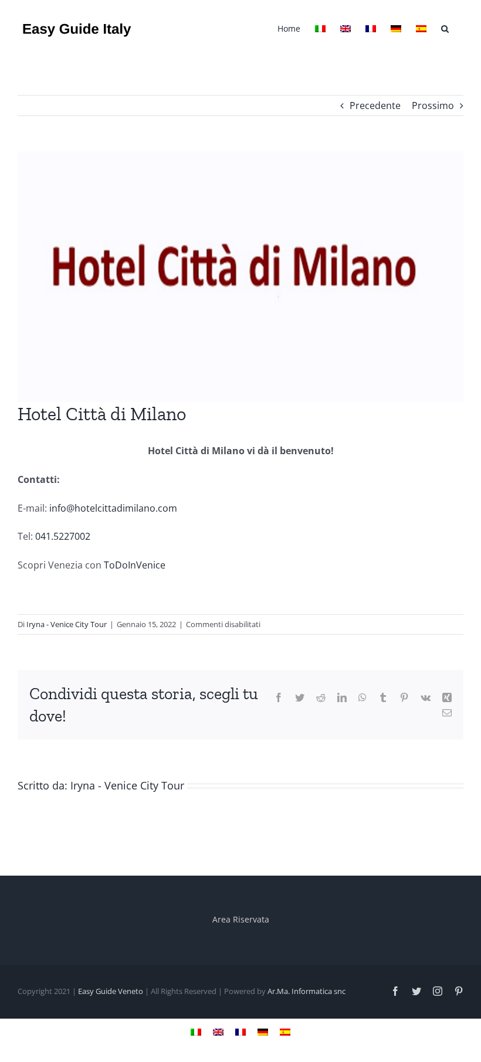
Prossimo (433, 105)
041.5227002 (62, 536)
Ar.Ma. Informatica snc (306, 991)
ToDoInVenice (133, 565)
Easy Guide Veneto (110, 991)
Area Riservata (240, 919)
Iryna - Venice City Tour (66, 624)
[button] (445, 27)
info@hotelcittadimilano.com (113, 508)
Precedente (375, 105)
